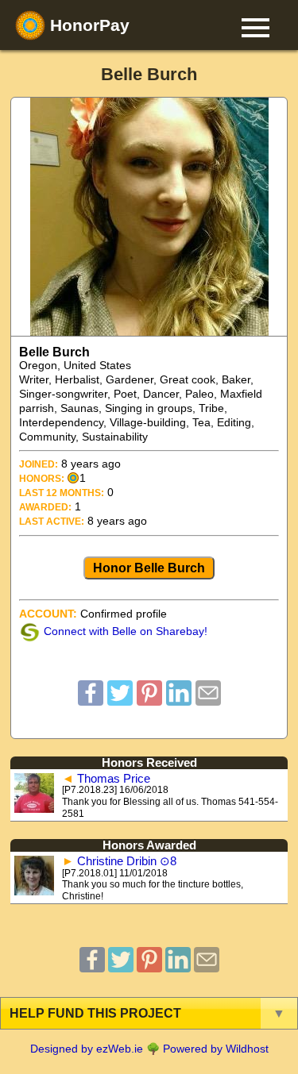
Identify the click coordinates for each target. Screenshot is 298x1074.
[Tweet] (120, 701)
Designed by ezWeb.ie (86, 1048)
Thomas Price (113, 778)
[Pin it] (149, 701)
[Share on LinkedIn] (179, 701)
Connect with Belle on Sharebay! (125, 631)
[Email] (208, 701)
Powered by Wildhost (216, 1048)
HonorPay (87, 25)
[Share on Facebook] (90, 701)
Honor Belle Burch (149, 567)
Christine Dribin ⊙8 (126, 861)
